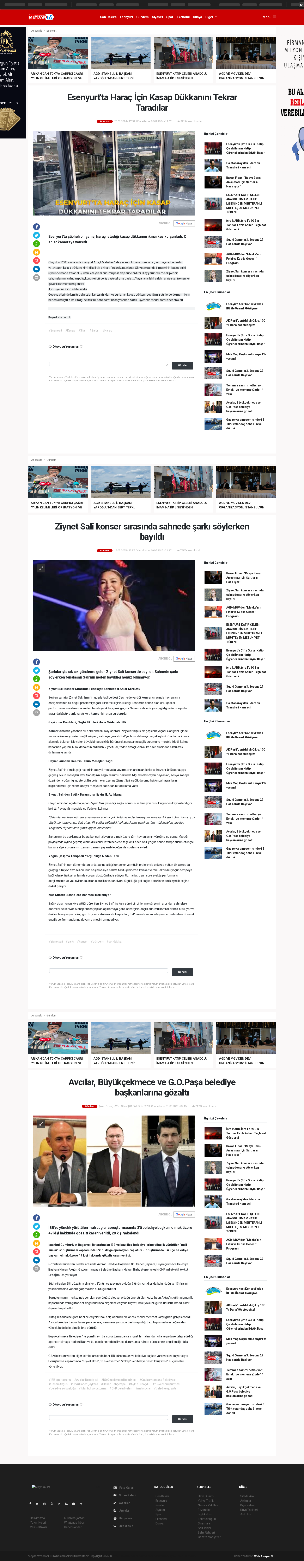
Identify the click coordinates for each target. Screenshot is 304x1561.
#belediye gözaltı (165, 1388)
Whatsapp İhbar (74, 1522)
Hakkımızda (37, 1518)
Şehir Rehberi (206, 1532)
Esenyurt (126, 17)
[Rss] (68, 1503)
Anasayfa (37, 30)
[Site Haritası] (75, 1503)
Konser (69, 689)
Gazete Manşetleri (209, 1537)
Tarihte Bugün (207, 1519)
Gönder (182, 365)
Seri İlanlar (204, 1528)
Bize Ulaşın (125, 1526)
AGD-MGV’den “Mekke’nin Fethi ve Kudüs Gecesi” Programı (243, 259)
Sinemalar (204, 1523)
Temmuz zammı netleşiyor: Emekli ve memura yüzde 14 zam (244, 390)
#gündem (97, 941)
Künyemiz (125, 1518)
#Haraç (107, 330)
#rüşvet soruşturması (166, 1384)
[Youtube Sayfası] (53, 1503)
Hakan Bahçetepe (136, 1269)
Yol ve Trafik (206, 1500)
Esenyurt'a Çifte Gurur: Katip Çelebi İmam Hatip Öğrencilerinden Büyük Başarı (246, 148)
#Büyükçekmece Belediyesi (118, 1379)
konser (147, 697)
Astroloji (245, 1514)
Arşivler (124, 1510)
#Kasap (70, 330)
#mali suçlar (143, 1388)
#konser (82, 941)
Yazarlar (124, 1503)
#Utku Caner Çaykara (84, 1384)
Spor (169, 17)
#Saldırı (94, 330)
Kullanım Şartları (74, 1518)
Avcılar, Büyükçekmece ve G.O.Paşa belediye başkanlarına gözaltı (243, 407)
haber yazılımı (121, 1556)
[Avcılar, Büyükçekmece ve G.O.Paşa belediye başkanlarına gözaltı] (114, 1160)
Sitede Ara (247, 1496)
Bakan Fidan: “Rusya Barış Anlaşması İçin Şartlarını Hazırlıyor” (243, 182)
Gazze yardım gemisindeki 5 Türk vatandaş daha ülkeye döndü (245, 424)
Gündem (142, 17)
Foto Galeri (126, 1487)
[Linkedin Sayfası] (61, 1503)
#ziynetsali (56, 941)
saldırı (159, 278)
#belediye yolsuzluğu (62, 1388)
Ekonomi (183, 17)
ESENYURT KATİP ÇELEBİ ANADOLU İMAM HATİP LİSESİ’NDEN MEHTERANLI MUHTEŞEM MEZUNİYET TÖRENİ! (244, 203)
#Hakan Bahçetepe (113, 1384)
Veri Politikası (38, 1527)
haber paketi (139, 1556)
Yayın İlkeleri (38, 1522)
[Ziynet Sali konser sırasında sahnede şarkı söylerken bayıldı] (114, 605)
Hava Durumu (206, 1496)
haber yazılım (172, 1556)
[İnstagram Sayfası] (46, 1503)
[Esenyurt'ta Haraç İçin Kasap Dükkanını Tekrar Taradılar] (114, 172)
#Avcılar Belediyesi (86, 1379)
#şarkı (70, 941)
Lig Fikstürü (205, 1514)
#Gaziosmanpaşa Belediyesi (157, 1379)
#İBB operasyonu (60, 1379)
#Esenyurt (55, 330)
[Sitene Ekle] (83, 1503)
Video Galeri (126, 1495)
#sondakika (114, 941)
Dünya (197, 17)
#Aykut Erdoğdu (139, 1384)
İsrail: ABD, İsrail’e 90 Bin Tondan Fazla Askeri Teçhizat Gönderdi (246, 225)
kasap (67, 267)
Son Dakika (108, 17)
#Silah (82, 330)
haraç (151, 262)
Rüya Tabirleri (248, 1509)
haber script (188, 1556)
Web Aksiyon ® (263, 1556)
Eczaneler (204, 1509)
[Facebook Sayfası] (31, 1503)
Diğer (209, 17)
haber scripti (155, 1556)
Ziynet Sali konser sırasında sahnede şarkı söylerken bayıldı (245, 276)
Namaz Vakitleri (208, 1505)
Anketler (245, 1500)
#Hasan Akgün (58, 1384)
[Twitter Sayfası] (39, 1503)
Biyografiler (247, 1505)
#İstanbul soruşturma (93, 1388)
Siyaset (157, 17)
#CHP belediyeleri (121, 1388)
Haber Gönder (73, 1527)
